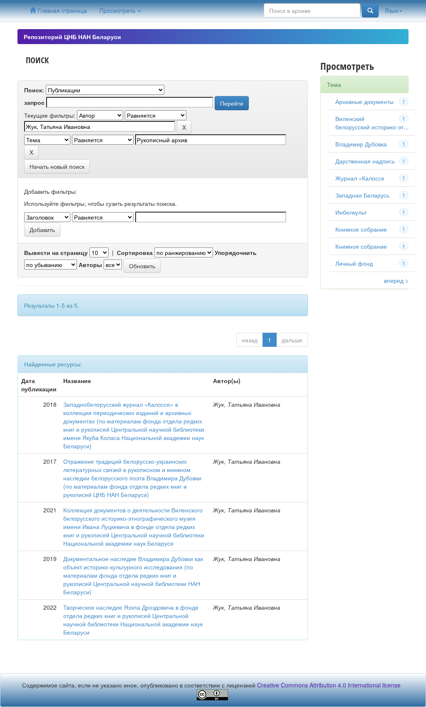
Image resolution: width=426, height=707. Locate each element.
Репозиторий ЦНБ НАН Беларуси (72, 36)
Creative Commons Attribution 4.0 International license (329, 685)
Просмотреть (118, 10)
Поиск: (34, 90)
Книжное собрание (361, 246)
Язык (391, 10)
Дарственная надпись (365, 161)
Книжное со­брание (361, 229)
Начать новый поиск (57, 166)
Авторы (90, 264)
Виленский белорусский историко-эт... (372, 122)
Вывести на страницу (56, 252)
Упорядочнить (236, 252)
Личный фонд (354, 263)
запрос (34, 102)
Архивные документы (364, 101)
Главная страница (61, 10)
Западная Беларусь (362, 195)
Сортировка (135, 252)
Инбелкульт (351, 212)
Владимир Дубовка (361, 144)
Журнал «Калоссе (359, 178)
